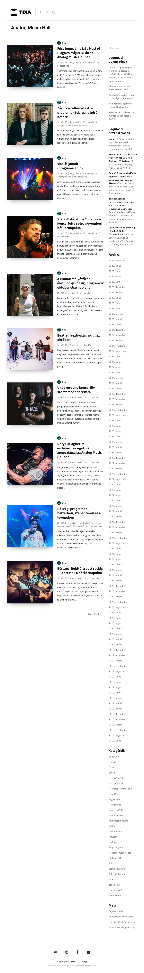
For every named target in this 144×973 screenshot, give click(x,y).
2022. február (116, 511)
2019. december (117, 650)
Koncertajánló (89, 62)
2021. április (115, 564)
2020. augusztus (117, 607)
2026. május (115, 276)
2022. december (117, 458)
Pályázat (113, 836)
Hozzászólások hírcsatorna (122, 922)
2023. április (115, 436)
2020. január (115, 644)
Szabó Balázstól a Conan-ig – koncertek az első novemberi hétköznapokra (79, 223)
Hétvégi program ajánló (120, 788)
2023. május (115, 431)
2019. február (116, 703)
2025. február (116, 319)
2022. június (115, 490)
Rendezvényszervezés (120, 852)
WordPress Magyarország (122, 927)
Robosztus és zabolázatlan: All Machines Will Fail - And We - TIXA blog (123, 158)
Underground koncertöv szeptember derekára (76, 389)
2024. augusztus (117, 351)
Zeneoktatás (115, 895)
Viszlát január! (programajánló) (70, 165)
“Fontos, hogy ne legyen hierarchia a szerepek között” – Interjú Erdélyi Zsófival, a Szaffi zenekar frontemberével (121, 74)
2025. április (115, 308)
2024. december (117, 329)
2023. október (116, 404)
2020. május (115, 623)
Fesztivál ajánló (85, 523)
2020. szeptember (118, 602)
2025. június (115, 303)
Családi (73, 523)
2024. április (115, 372)
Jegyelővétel (75, 62)
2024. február (116, 383)
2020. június (115, 618)
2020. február (116, 639)
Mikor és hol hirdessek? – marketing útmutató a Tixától (121, 116)
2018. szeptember (118, 730)
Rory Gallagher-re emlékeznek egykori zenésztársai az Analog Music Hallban (79, 450)
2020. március (116, 634)
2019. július (115, 676)
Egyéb (72, 293)
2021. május (115, 559)
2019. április (115, 692)
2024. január (115, 388)
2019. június (115, 682)
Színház (112, 863)
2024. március (116, 378)
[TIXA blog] (20, 21)
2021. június (115, 554)
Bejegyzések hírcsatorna (121, 916)
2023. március (116, 442)
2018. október (116, 724)
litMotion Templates (85, 965)
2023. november (117, 399)
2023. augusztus (117, 415)
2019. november (117, 655)
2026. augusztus (117, 260)
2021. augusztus (117, 543)
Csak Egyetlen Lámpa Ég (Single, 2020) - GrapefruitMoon (122, 231)
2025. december (117, 287)
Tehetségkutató (117, 874)
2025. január (115, 324)
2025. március (116, 313)
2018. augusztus (117, 735)
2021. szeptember (118, 538)
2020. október (116, 596)
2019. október (116, 660)
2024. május (115, 367)
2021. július (115, 548)
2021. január (115, 580)
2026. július (115, 265)
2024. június (115, 362)
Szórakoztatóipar (117, 868)
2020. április (115, 628)
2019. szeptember (118, 666)
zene (111, 879)
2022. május (115, 495)
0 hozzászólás (80, 125)
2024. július (115, 356)
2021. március (116, 570)
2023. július (115, 420)
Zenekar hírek (115, 890)
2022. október (116, 468)
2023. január (115, 452)
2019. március (116, 698)
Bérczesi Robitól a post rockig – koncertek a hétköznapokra (80, 570)
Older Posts (94, 614)
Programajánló (64, 125)
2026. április (115, 281)
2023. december (117, 394)
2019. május (115, 687)
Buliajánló (114, 756)
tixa (64, 43)
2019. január (115, 708)
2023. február (116, 447)
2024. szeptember (118, 345)
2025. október (116, 292)
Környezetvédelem (118, 820)
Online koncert (116, 831)
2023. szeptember (118, 410)
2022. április (115, 500)
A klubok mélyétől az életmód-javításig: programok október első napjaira (80, 283)
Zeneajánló (114, 884)
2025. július (115, 297)
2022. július (115, 484)
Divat (111, 767)
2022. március (116, 506)
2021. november (117, 527)
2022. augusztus (117, 479)
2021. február (116, 575)
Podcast (113, 842)
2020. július (115, 612)
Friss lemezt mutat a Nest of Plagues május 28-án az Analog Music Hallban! (78, 52)
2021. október (116, 532)
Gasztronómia (116, 783)
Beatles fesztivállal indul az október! (78, 337)
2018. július (115, 740)
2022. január (115, 516)
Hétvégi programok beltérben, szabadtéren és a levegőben (79, 512)
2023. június (115, 426)
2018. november (117, 719)
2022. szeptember (118, 474)
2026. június (115, 271)
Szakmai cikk (115, 858)
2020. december (117, 586)
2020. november (117, 591)
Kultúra (112, 826)
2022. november (117, 463)
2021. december (117, 522)
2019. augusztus (117, 671)
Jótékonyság (115, 804)
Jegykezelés (115, 799)
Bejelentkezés (116, 911)
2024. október (116, 340)
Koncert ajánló (90, 122)
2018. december (117, 714)
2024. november (117, 335)
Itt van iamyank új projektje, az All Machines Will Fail (122, 164)
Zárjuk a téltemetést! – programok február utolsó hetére (77, 112)
